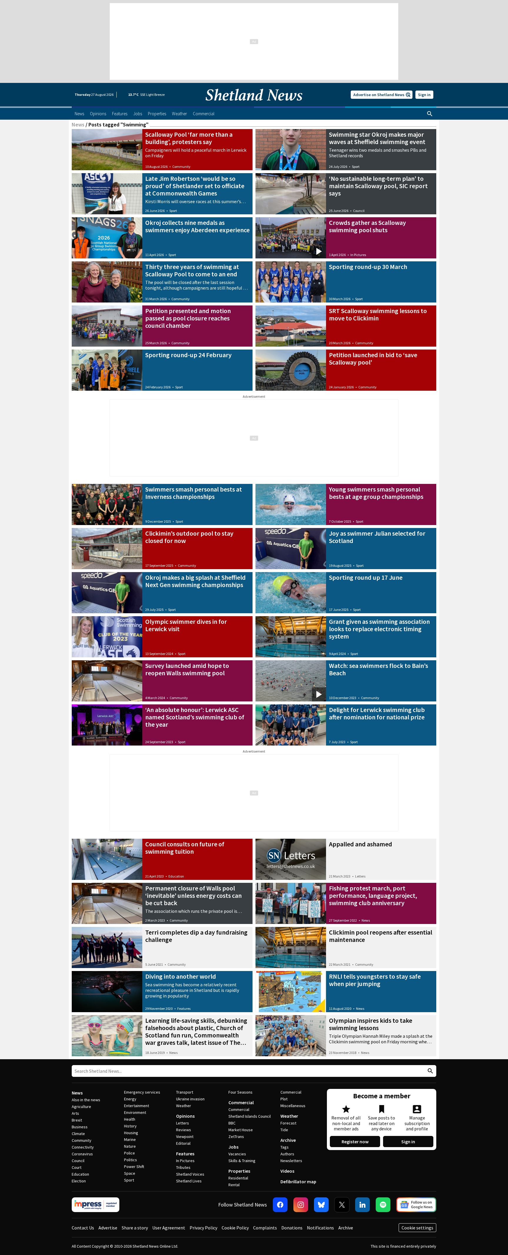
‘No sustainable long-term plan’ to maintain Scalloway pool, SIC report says (378, 185)
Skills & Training (241, 1160)
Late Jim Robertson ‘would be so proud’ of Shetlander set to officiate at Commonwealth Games (194, 185)
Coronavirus (82, 1154)
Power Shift (134, 1166)
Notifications (320, 1228)
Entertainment (136, 1105)
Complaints (265, 1228)
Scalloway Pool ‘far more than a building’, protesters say (189, 138)
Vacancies (237, 1154)
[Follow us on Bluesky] (321, 1204)
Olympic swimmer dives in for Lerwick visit (186, 625)
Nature (130, 1146)
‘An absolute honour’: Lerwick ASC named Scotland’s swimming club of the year (194, 717)
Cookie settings (417, 1228)
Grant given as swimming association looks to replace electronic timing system (379, 628)
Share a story (135, 1228)
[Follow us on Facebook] (280, 1204)
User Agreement (168, 1228)
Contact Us (83, 1228)
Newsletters (291, 1160)
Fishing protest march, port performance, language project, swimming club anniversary (373, 895)
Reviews (183, 1129)
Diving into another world (180, 976)
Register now (355, 1141)
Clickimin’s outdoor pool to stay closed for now (189, 537)
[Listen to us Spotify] (383, 1204)
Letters (360, 876)
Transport (184, 1092)
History (130, 1126)
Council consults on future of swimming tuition (184, 847)
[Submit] (429, 1071)
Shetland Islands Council (249, 1116)
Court (76, 1167)
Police (129, 1153)
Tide (284, 1129)
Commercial (241, 1102)
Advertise (107, 1228)
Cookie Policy (235, 1228)
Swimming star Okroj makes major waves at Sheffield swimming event (377, 138)
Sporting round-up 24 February (188, 355)
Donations (292, 1228)
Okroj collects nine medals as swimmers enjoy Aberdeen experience (197, 226)
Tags (284, 1147)
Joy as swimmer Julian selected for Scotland (377, 537)
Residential (238, 1178)
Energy (130, 1099)
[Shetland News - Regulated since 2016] (95, 1204)
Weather (183, 1105)
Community (181, 166)
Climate (78, 1133)
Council (359, 210)
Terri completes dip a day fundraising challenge (196, 936)
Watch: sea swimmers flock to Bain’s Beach (378, 669)
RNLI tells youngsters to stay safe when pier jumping (375, 980)
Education (176, 876)
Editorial (183, 1143)
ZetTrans (236, 1136)
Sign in (424, 94)
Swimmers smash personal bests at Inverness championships (193, 493)
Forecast (288, 1123)
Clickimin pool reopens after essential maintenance (380, 936)
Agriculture (81, 1106)
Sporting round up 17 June (365, 577)
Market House (240, 1129)
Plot (284, 1099)
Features (183, 1008)
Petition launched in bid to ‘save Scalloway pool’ (373, 358)
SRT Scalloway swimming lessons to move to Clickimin (378, 314)
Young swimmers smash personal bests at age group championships (376, 493)
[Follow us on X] (342, 1204)
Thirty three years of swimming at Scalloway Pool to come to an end (192, 270)
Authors (287, 1154)
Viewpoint (184, 1136)
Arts (75, 1113)
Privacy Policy (203, 1228)
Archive (288, 1140)
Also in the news (86, 1099)
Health (129, 1119)
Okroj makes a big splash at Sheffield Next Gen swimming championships (195, 581)
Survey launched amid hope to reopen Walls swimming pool (187, 669)
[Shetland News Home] (254, 105)
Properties (239, 1171)
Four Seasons (240, 1092)
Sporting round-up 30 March (368, 267)
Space (129, 1173)
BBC (231, 1123)
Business (80, 1126)
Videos (287, 1171)
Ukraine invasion (190, 1099)
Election (79, 1181)
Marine (130, 1139)
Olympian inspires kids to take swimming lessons (370, 1024)
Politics (130, 1159)
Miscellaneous (292, 1105)
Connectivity (83, 1147)
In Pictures (358, 255)
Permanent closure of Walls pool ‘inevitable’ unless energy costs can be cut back (193, 895)
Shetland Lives (189, 1181)
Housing (131, 1132)
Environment (135, 1112)
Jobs (233, 1147)
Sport (356, 166)
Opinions (185, 1116)
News (78, 124)
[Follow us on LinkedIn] (362, 1204)
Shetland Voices (190, 1174)
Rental (234, 1184)
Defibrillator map (298, 1181)
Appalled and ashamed (360, 844)
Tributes (183, 1167)
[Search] (429, 114)
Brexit (77, 1120)
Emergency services (142, 1092)
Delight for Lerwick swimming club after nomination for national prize (377, 713)
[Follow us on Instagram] (300, 1204)
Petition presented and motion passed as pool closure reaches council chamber (188, 318)
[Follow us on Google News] (416, 1204)
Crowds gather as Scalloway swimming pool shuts (367, 226)
